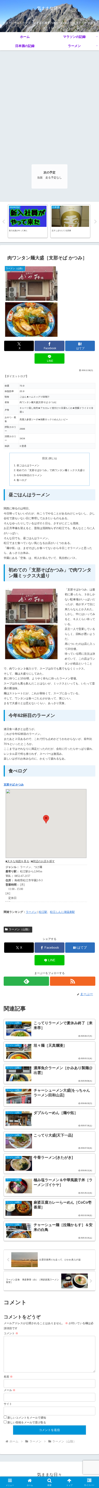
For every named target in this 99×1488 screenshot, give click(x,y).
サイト (8, 1404)
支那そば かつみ (14, 784)
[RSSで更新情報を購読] (72, 981)
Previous (3, 222)
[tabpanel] (28, 221)
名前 (8, 1376)
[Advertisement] (49, 102)
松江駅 (43, 912)
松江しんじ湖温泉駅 (62, 912)
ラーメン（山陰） (20, 929)
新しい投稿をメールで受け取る (26, 1422)
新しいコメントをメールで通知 (26, 1417)
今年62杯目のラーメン (29, 475)
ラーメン (31, 912)
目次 (45, 458)
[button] (89, 870)
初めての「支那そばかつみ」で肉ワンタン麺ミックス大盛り (51, 470)
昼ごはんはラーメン (28, 465)
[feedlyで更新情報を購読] (26, 981)
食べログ (22, 480)
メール (9, 1390)
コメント (11, 1333)
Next (95, 222)
